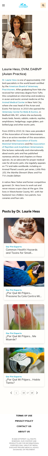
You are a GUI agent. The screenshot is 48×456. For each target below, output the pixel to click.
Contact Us (24, 426)
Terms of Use (24, 415)
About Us (24, 431)
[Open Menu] (4, 5)
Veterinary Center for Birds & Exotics (20, 112)
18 (32, 393)
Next (37, 393)
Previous (11, 393)
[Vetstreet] (23, 5)
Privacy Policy (24, 421)
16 (24, 393)
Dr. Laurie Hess (9, 80)
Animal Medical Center (13, 102)
